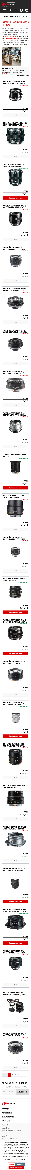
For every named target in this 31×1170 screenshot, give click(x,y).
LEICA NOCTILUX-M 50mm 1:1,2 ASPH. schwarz (15, 580)
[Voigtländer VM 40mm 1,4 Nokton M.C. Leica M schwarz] (15, 674)
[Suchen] (11, 10)
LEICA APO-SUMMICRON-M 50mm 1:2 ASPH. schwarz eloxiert (13, 745)
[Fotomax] (12, 4)
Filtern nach (7, 68)
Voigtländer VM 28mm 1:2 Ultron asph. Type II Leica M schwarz (15, 83)
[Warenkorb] (26, 10)
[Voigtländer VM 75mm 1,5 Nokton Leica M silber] (15, 715)
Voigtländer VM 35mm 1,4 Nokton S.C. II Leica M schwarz (14, 373)
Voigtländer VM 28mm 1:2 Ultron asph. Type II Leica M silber (15, 414)
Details (15, 115)
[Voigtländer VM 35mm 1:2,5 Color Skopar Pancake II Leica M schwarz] (15, 301)
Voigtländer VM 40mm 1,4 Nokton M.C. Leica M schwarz (14, 662)
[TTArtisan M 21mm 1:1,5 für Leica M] (15, 467)
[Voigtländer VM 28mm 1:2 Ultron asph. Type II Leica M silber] (15, 426)
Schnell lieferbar (17, 72)
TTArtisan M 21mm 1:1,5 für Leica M (14, 455)
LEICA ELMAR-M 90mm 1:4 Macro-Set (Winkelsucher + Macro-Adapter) (14, 993)
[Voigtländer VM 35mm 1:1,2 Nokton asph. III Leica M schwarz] (15, 218)
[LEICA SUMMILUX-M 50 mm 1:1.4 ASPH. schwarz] (15, 508)
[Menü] (4, 10)
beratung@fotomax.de (12, 38)
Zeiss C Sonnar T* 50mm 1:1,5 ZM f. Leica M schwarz (15, 124)
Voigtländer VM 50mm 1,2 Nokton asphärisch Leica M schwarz (15, 538)
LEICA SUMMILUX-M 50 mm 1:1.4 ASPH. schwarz (13, 497)
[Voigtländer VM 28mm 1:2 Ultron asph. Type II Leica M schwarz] (15, 94)
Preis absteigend (6, 72)
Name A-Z (4, 70)
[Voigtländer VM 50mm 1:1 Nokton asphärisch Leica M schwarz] (15, 963)
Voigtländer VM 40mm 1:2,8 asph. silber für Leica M (14, 828)
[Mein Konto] (21, 10)
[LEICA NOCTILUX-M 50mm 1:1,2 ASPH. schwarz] (15, 591)
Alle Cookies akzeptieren (16, 1167)
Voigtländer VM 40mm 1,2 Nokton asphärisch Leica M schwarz (15, 248)
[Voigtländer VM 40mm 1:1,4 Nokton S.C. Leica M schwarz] (15, 1046)
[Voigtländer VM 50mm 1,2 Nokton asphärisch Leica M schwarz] (15, 550)
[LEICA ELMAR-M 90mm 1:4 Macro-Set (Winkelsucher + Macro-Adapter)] (15, 1005)
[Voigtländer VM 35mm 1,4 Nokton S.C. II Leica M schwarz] (15, 384)
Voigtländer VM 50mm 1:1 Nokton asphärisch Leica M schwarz (15, 952)
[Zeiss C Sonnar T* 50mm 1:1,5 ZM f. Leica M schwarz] (15, 136)
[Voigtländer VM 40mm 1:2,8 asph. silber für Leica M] (15, 839)
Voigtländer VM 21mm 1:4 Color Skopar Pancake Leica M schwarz (15, 331)
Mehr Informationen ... (15, 1161)
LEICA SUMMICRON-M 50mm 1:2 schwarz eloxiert (15, 786)
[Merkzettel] (16, 10)
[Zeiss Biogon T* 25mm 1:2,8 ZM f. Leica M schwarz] (15, 177)
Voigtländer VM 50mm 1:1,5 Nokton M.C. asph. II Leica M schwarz (15, 621)
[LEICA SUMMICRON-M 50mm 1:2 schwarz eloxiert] (15, 798)
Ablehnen (11, 1164)
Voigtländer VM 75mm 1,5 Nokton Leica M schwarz (14, 869)
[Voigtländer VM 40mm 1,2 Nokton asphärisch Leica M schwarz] (15, 260)
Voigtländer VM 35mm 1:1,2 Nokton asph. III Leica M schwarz (14, 207)
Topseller (4, 73)
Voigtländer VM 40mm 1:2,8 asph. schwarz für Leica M (14, 911)
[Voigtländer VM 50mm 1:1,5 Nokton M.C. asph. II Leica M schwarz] (15, 633)
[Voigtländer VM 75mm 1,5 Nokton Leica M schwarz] (15, 881)
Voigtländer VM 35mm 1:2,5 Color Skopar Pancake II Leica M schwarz (14, 290)
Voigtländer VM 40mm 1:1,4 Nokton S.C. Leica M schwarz (14, 1035)
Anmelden (22, 1092)
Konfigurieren (19, 1164)
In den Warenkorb (15, 198)
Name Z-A (11, 70)
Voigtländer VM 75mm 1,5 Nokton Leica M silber (14, 704)
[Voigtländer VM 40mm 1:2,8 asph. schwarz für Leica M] (15, 922)
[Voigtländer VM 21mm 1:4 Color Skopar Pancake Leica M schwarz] (15, 343)
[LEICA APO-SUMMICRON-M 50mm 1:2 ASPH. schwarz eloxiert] (15, 757)
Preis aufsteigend (20, 70)
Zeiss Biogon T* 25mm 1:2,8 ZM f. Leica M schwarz (14, 165)
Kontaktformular (9, 36)
